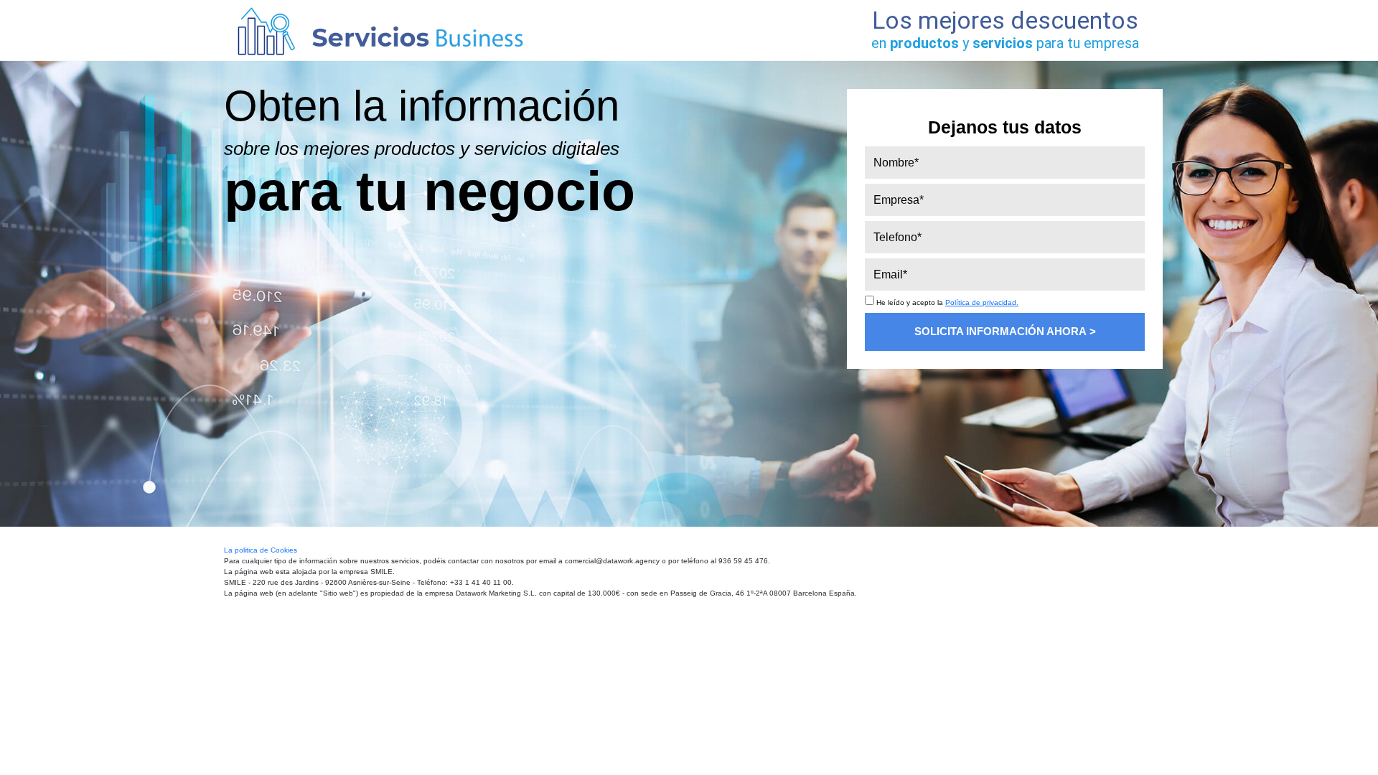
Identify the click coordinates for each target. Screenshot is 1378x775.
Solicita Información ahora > (1005, 331)
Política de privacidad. (981, 302)
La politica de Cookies (260, 550)
